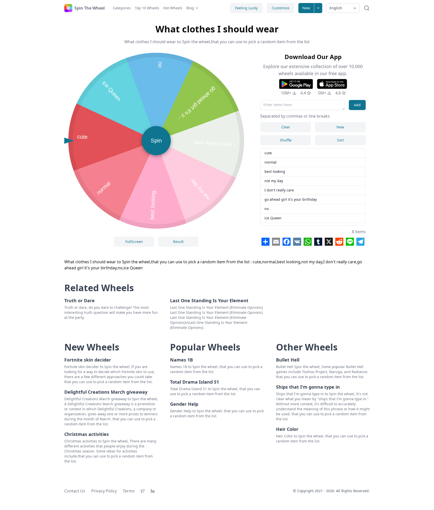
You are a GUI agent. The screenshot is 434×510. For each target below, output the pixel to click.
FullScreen (134, 241)
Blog (190, 8)
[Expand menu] (318, 8)
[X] (143, 491)
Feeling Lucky (246, 8)
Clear (285, 127)
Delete (239, 271)
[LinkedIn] (153, 491)
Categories (122, 8)
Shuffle (286, 140)
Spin (156, 140)
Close (194, 271)
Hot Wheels (172, 8)
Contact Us (74, 491)
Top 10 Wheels (147, 8)
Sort (340, 140)
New (306, 8)
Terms (129, 491)
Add (357, 105)
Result (178, 241)
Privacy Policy (104, 491)
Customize (280, 8)
